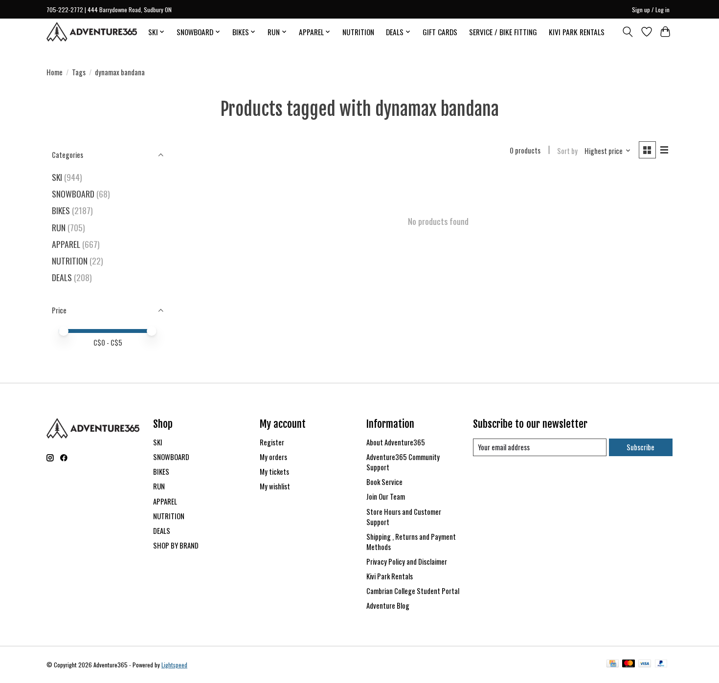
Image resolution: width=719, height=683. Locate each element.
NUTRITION (358, 31)
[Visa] (644, 664)
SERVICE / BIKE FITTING (503, 31)
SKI (57, 177)
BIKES (61, 210)
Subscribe (640, 447)
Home (54, 72)
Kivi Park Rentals (389, 576)
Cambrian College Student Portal (412, 591)
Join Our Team (385, 496)
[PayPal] (661, 664)
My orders (273, 457)
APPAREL (66, 244)
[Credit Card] (613, 664)
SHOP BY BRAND (176, 545)
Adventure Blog (387, 605)
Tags (79, 72)
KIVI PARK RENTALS (577, 31)
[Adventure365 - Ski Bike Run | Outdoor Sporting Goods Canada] (91, 32)
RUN (59, 227)
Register (272, 442)
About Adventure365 (395, 442)
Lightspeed (174, 664)
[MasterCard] (628, 664)
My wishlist (275, 486)
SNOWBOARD (73, 193)
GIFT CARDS (440, 31)
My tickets (274, 471)
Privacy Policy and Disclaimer (406, 561)
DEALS (62, 277)
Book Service (384, 482)
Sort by (567, 151)
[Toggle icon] (628, 32)
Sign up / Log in (651, 9)
